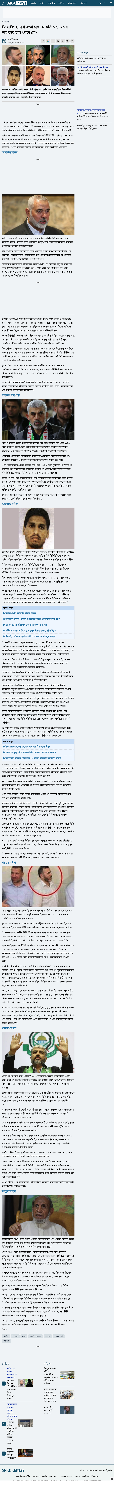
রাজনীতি (51, 3)
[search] (105, 3)
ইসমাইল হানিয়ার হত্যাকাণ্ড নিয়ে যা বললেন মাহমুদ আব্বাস (31, 636)
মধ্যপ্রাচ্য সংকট (59, 1336)
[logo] (14, 3)
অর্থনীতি (61, 3)
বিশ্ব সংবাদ (7, 1341)
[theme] (100, 3)
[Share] (43, 41)
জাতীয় (41, 3)
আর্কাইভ (85, 1476)
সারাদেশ (83, 3)
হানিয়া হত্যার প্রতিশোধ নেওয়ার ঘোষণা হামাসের (26, 624)
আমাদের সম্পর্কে (66, 1476)
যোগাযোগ (53, 1476)
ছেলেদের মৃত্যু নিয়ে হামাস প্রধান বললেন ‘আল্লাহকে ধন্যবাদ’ (31, 752)
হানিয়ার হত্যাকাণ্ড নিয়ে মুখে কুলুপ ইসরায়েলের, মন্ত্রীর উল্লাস (31, 630)
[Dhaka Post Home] (13, 1470)
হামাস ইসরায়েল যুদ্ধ (35, 1336)
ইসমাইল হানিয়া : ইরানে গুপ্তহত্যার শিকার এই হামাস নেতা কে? (33, 619)
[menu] (110, 3)
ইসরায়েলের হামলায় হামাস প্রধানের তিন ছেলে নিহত (28, 746)
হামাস (23, 1336)
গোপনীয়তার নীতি (23, 1476)
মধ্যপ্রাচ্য (47, 1336)
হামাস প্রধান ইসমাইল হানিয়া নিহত (21, 613)
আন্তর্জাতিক (72, 3)
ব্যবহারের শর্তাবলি (40, 1476)
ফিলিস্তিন (6, 1336)
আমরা (77, 1476)
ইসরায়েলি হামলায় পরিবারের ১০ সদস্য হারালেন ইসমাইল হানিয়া (33, 758)
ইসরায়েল (15, 1336)
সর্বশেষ (33, 3)
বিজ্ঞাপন (94, 1476)
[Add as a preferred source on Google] (48, 41)
